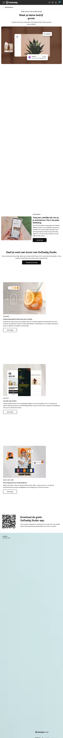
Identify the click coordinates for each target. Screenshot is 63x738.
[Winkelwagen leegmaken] (59, 2)
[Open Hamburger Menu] (3, 2)
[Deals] (49, 2)
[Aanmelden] (55, 2)
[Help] (52, 2)
